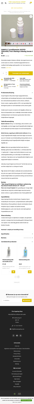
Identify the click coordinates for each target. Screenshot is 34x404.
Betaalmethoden (17, 356)
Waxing (16, 282)
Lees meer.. (9, 67)
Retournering (17, 351)
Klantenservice (17, 361)
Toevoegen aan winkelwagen (20, 73)
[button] (15, 277)
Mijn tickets (17, 379)
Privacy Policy (17, 353)
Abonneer (27, 300)
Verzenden (17, 358)
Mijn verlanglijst (17, 381)
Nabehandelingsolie (24, 259)
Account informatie (17, 371)
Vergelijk (17, 384)
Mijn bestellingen (17, 376)
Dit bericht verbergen (26, 400)
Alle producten (17, 386)
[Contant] (15, 394)
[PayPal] (19, 394)
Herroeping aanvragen (17, 374)
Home (5, 11)
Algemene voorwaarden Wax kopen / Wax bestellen (17, 348)
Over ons (17, 346)
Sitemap (17, 363)
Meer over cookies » (17, 402)
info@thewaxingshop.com (17, 329)
